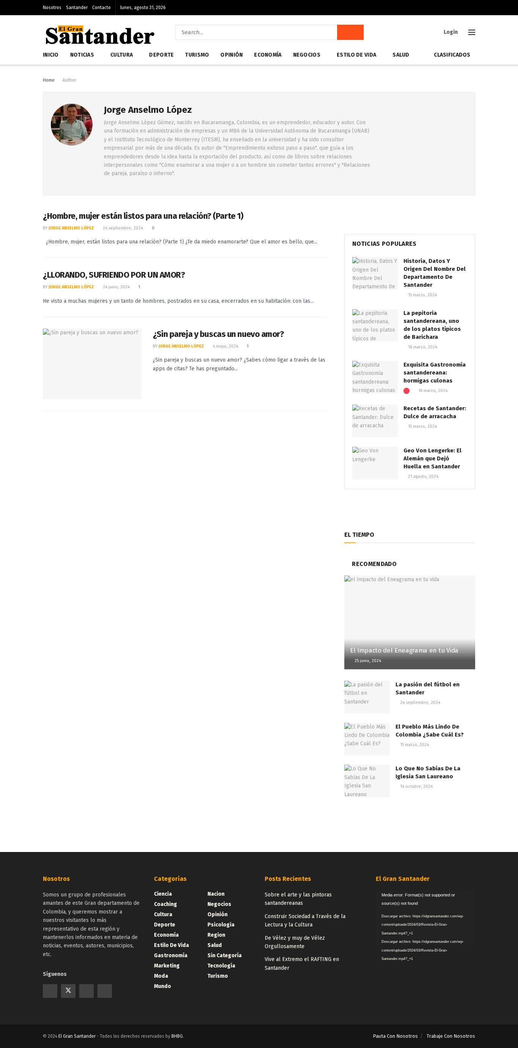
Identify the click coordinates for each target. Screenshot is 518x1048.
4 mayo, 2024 (225, 346)
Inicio (51, 55)
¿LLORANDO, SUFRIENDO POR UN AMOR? (114, 275)
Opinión (231, 55)
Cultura (121, 55)
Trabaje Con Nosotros (451, 1036)
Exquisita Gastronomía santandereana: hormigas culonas (434, 372)
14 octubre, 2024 (416, 786)
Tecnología (221, 966)
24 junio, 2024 (116, 287)
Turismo (197, 55)
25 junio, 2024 (367, 660)
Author (69, 80)
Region (216, 935)
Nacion (215, 894)
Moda (161, 976)
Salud (400, 55)
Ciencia (163, 894)
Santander (77, 7)
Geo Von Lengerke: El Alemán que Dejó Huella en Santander (432, 458)
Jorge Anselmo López (71, 228)
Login (450, 32)
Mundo (162, 986)
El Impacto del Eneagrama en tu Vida (404, 650)
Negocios (306, 55)
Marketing (167, 966)
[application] (426, 919)
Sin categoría (224, 955)
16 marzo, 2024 (422, 347)
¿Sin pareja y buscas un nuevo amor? (218, 334)
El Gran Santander (77, 1036)
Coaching (165, 904)
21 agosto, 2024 (422, 476)
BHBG (177, 1036)
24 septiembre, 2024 (122, 228)
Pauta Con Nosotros (395, 1036)
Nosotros (52, 7)
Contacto (101, 7)
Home (49, 80)
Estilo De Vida (171, 945)
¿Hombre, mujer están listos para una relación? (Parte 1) (143, 216)
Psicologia (220, 925)
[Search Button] (350, 32)
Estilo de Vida (356, 55)
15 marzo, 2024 (422, 294)
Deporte (161, 55)
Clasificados (452, 55)
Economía (267, 55)
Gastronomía (170, 955)
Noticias (82, 55)
